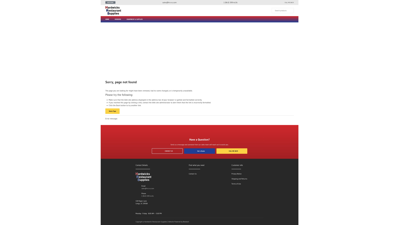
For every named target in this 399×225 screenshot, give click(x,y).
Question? (110, 2)
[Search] (291, 10)
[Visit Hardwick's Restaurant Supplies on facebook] (136, 208)
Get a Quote (201, 151)
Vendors (118, 19)
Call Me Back (233, 151)
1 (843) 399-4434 (147, 196)
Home (107, 19)
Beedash (186, 222)
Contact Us (169, 151)
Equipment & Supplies (135, 19)
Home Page (112, 111)
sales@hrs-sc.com (147, 188)
